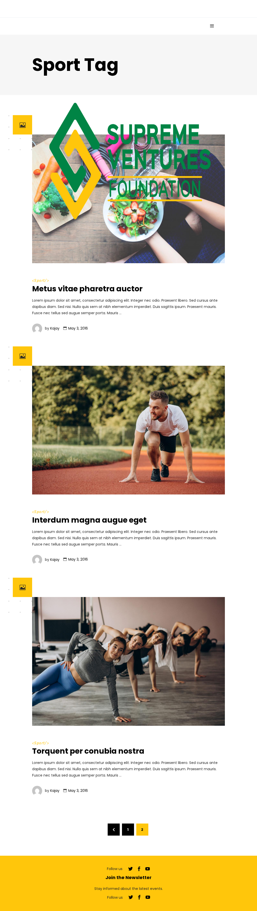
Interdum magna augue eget (89, 520)
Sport (39, 512)
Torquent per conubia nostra (88, 751)
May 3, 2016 (78, 328)
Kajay (54, 328)
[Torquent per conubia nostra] (128, 661)
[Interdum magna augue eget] (128, 430)
